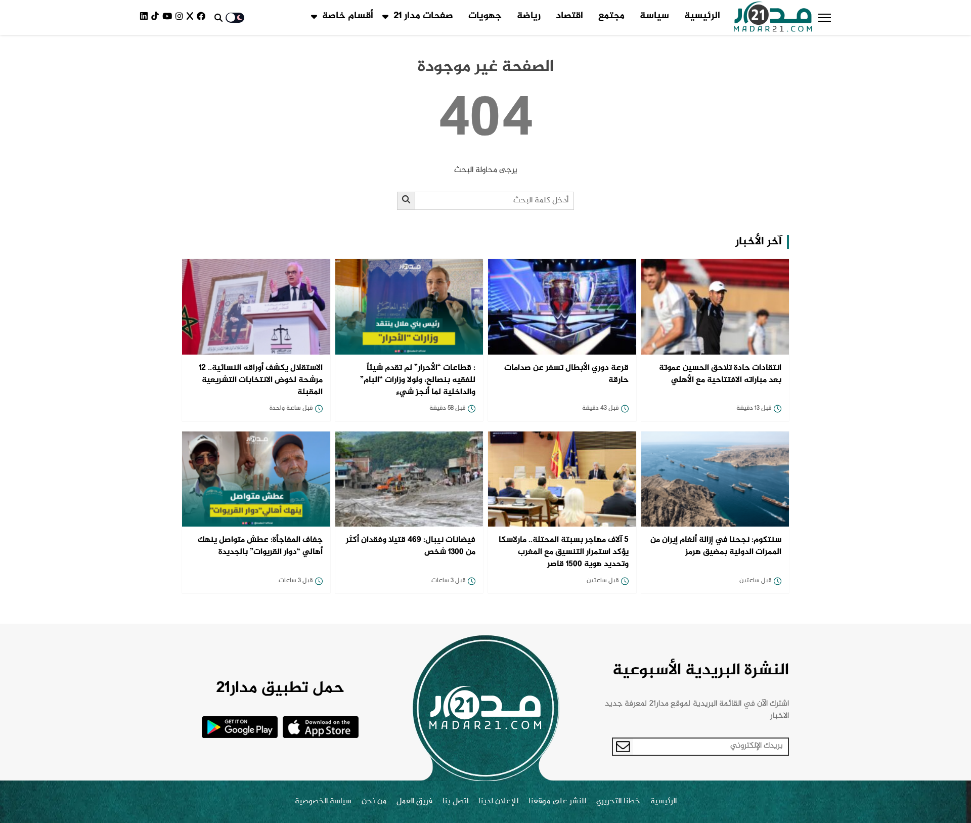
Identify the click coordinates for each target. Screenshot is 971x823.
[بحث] (406, 200)
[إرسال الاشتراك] (623, 747)
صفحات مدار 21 (423, 16)
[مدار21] (773, 17)
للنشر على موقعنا (557, 802)
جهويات (485, 16)
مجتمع (611, 16)
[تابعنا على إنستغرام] (181, 17)
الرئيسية (702, 16)
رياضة (529, 16)
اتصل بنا (455, 802)
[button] (824, 18)
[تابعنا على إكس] (192, 17)
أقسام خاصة (347, 16)
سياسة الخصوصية (323, 802)
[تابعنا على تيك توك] (156, 17)
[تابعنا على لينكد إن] (145, 17)
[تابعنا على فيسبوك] (203, 17)
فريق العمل (414, 802)
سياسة (654, 16)
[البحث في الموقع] (218, 18)
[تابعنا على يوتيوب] (168, 17)
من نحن (374, 802)
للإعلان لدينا (498, 802)
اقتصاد (569, 16)
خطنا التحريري (618, 802)
